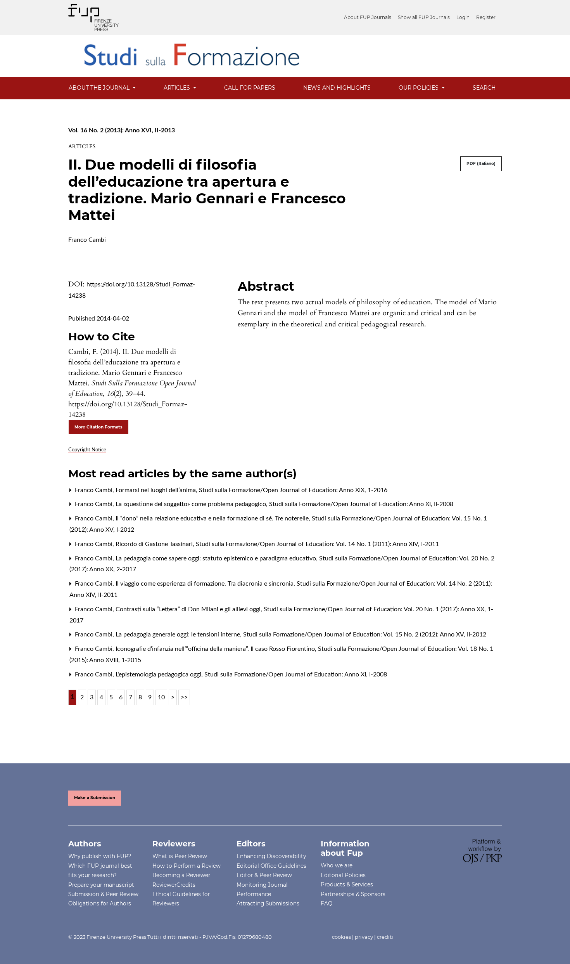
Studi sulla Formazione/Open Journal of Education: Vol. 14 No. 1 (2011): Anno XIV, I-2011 (317, 544)
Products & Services (347, 884)
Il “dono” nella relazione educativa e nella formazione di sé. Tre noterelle (213, 518)
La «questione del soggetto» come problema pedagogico (192, 504)
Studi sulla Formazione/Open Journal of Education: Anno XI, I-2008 (295, 674)
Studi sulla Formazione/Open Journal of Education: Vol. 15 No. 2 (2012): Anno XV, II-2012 (364, 634)
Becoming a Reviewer (181, 875)
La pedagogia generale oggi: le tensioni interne (179, 634)
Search (484, 87)
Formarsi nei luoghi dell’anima (156, 490)
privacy (364, 937)
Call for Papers (249, 87)
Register (486, 17)
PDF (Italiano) (481, 163)
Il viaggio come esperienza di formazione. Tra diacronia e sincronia (205, 584)
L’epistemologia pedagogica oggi (159, 674)
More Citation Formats (98, 427)
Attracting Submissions (268, 903)
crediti (385, 937)
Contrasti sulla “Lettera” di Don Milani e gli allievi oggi (189, 609)
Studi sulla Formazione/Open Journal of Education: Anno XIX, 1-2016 (293, 490)
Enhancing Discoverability (271, 856)
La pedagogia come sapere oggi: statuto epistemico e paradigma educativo (217, 558)
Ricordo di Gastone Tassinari (155, 544)
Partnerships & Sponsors (353, 894)
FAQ (326, 903)
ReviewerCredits (173, 885)
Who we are (336, 865)
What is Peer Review (179, 856)
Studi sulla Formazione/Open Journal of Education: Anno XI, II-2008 (361, 504)
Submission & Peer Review (103, 894)
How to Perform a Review (186, 866)
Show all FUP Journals (424, 17)
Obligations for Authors (99, 903)
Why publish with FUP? (99, 856)
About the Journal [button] (100, 87)
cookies (341, 937)
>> (184, 697)
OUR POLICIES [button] (419, 87)
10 (161, 697)
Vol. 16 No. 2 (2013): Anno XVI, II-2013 (121, 130)
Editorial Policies (343, 875)
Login (463, 17)
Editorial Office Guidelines (271, 866)
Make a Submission (94, 797)
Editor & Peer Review (264, 875)
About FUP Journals (367, 17)
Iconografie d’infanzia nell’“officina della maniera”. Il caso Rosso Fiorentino (216, 649)
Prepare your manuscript (101, 885)
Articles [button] (178, 87)
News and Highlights (337, 87)
